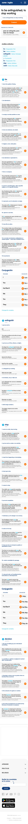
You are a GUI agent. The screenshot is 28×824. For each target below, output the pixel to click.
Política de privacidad (17, 818)
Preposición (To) (10, 49)
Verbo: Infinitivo (11, 51)
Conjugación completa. (8, 310)
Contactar (9, 818)
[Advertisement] (14, 741)
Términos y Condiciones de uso (15, 820)
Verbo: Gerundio (12, 65)
